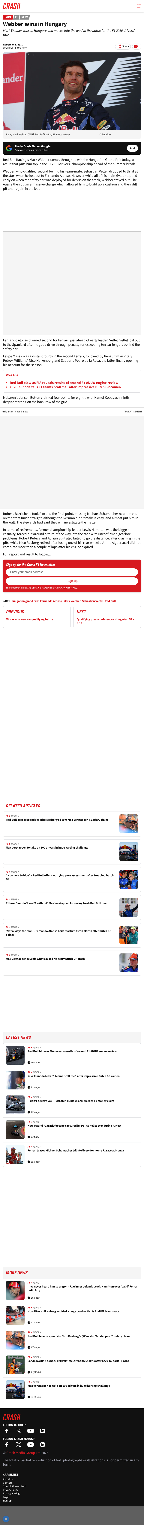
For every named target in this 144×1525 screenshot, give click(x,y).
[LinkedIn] (43, 1432)
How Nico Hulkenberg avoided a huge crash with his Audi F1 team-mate (73, 1311)
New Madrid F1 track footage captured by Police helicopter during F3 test (74, 1126)
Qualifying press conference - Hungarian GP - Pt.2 (105, 621)
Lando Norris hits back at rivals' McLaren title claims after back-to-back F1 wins (78, 1361)
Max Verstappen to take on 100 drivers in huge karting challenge (47, 848)
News (24, 17)
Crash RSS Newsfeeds (15, 1486)
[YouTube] (31, 1432)
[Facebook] (7, 1432)
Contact (7, 1483)
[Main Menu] (139, 6)
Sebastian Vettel (92, 601)
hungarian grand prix (25, 601)
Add (132, 148)
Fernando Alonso (51, 601)
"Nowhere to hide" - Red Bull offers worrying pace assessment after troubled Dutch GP (60, 877)
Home (8, 17)
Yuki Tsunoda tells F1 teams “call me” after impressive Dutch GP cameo (65, 387)
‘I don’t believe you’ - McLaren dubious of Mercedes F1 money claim (71, 1101)
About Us (8, 1479)
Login (6, 1497)
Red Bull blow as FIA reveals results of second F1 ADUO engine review (64, 382)
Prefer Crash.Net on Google (32, 146)
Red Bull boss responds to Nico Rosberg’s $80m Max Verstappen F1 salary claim (57, 820)
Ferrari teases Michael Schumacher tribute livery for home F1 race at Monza (76, 1151)
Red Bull (110, 601)
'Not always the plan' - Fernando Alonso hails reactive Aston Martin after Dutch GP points (58, 933)
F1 (16, 17)
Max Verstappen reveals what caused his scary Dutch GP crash (45, 959)
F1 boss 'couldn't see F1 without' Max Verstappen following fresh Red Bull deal (56, 903)
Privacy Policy (69, 588)
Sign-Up (7, 1500)
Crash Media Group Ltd (23, 1452)
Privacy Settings (12, 1493)
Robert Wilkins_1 (13, 45)
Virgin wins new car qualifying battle (29, 619)
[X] (19, 1432)
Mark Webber (72, 601)
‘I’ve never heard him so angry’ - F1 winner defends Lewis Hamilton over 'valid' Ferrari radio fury (83, 1288)
